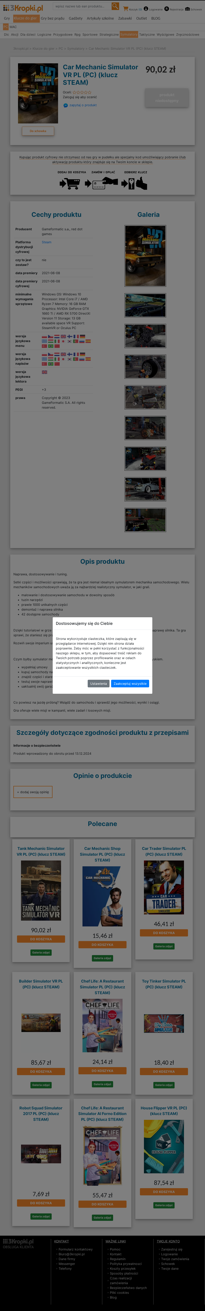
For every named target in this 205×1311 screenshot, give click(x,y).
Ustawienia (98, 684)
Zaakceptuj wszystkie (130, 684)
